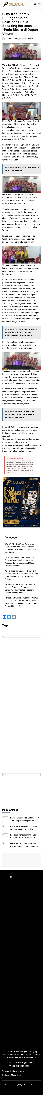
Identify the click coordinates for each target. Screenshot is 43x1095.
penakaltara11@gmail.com (23, 1062)
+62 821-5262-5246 (20, 1066)
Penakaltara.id (13, 1085)
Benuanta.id (21, 1088)
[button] (35, 4)
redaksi (9, 39)
